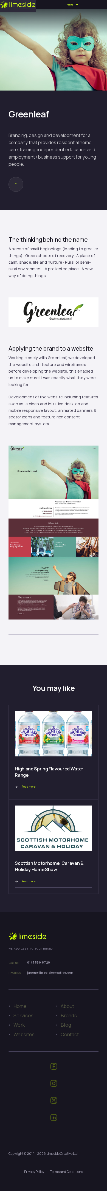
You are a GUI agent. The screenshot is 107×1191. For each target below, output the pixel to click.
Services (23, 1015)
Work (19, 1024)
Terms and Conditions (66, 1171)
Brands (69, 1015)
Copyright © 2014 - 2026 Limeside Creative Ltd (43, 1153)
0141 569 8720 (38, 962)
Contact (70, 1034)
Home (20, 1006)
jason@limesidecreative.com (50, 973)
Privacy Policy (34, 1171)
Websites (24, 1034)
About (67, 1006)
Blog (66, 1024)
